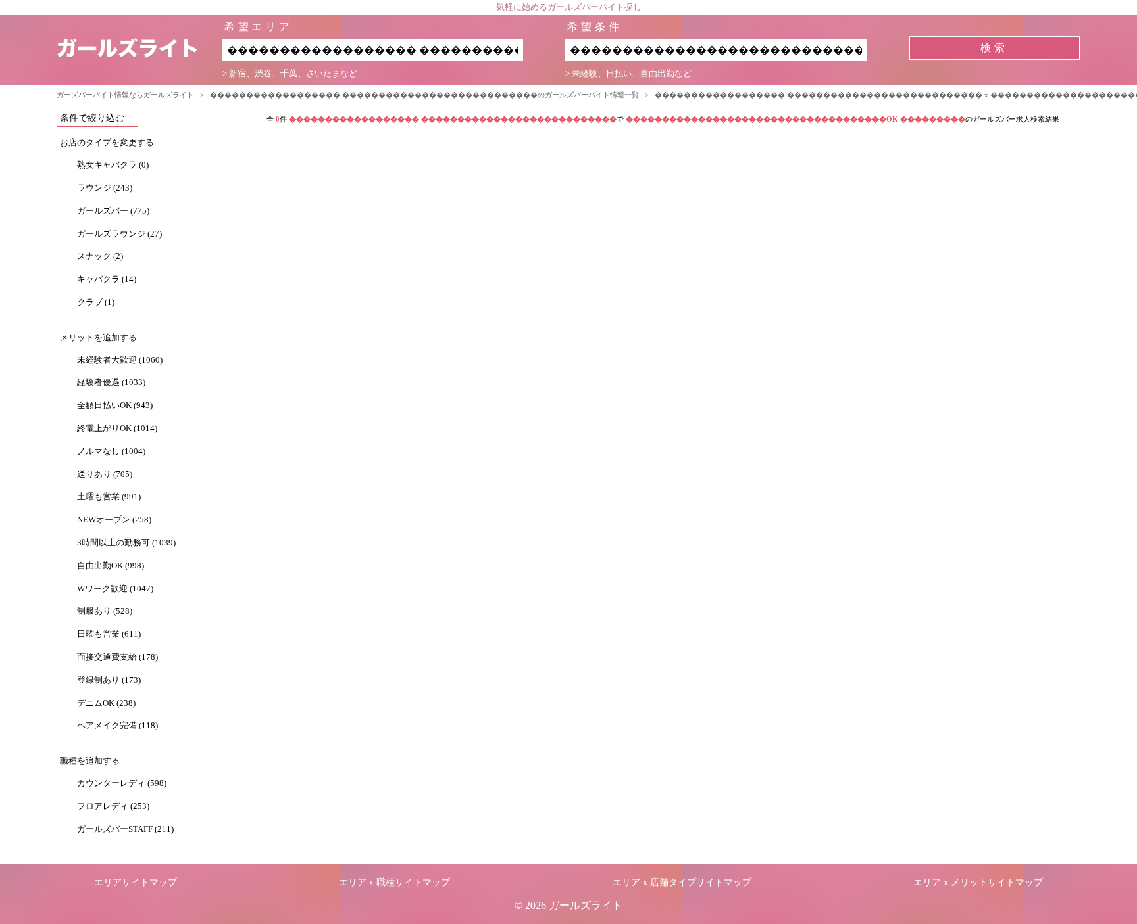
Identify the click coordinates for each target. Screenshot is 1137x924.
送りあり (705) (104, 474)
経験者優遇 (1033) (111, 382)
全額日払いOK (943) (115, 405)
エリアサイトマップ (135, 882)
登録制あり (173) (109, 680)
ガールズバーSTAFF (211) (125, 829)
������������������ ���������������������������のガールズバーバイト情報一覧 (424, 95)
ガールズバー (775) (113, 211)
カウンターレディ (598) (121, 783)
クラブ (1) (95, 302)
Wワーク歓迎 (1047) (115, 588)
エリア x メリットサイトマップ (978, 882)
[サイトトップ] (139, 49)
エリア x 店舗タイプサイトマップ (682, 882)
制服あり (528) (104, 611)
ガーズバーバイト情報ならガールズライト (125, 95)
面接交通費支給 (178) (117, 657)
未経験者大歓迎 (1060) (120, 360)
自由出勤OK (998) (110, 565)
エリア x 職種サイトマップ (394, 882)
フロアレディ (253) (113, 806)
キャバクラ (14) (106, 279)
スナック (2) (100, 256)
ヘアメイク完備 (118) (117, 725)
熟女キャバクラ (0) (113, 165)
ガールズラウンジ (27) (119, 234)
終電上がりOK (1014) (117, 428)
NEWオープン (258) (114, 519)
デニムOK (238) (106, 703)
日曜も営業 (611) (109, 634)
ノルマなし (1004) (111, 451)
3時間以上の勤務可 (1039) (126, 542)
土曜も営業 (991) (109, 496)
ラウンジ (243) (104, 188)
